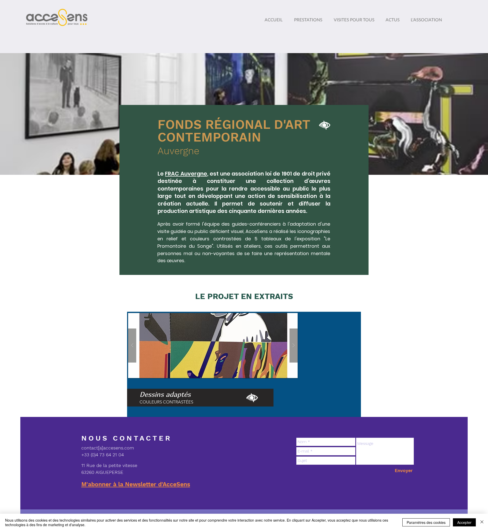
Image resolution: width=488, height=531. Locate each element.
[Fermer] (482, 522)
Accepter (464, 522)
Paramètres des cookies (426, 522)
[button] (427, 17)
